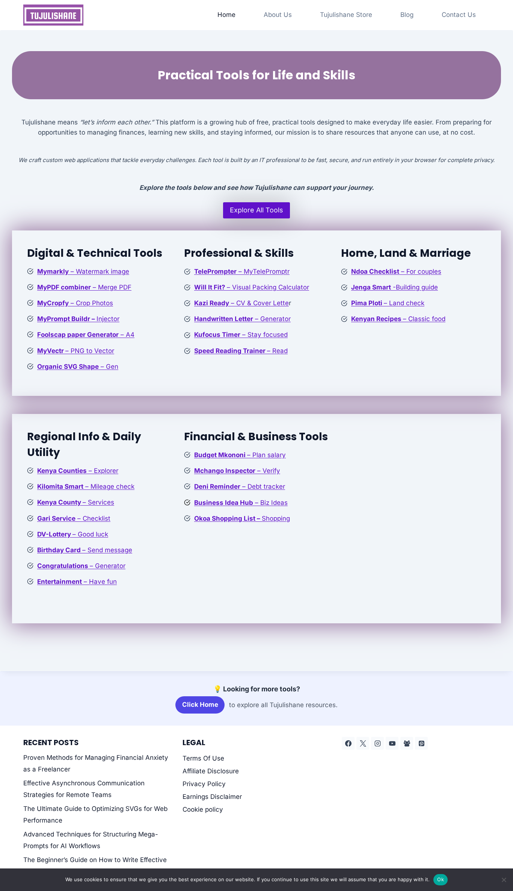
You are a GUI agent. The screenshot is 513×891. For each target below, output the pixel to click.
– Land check (387, 303)
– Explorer (77, 470)
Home (226, 14)
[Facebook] (348, 743)
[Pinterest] (421, 743)
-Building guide (394, 287)
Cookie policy (203, 809)
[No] (503, 879)
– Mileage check (85, 486)
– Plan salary (240, 455)
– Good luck (72, 534)
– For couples (396, 271)
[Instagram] (377, 743)
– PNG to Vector (75, 351)
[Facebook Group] (406, 743)
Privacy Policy (204, 784)
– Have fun (77, 581)
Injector (78, 319)
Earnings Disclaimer (212, 796)
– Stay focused (241, 334)
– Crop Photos (75, 303)
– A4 (85, 334)
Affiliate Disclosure (211, 771)
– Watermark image (83, 271)
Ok (440, 879)
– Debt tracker (239, 486)
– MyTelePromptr (242, 271)
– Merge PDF (84, 287)
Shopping (242, 518)
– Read (241, 351)
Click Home (200, 704)
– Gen (77, 366)
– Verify (237, 470)
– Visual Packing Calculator (251, 287)
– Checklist (73, 518)
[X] (362, 743)
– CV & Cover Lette (241, 303)
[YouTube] (392, 743)
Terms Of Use (203, 758)
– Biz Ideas (241, 502)
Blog (406, 14)
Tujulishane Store (346, 14)
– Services (75, 502)
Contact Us (459, 14)
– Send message (84, 550)
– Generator (242, 319)
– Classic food (398, 319)
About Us (278, 14)
